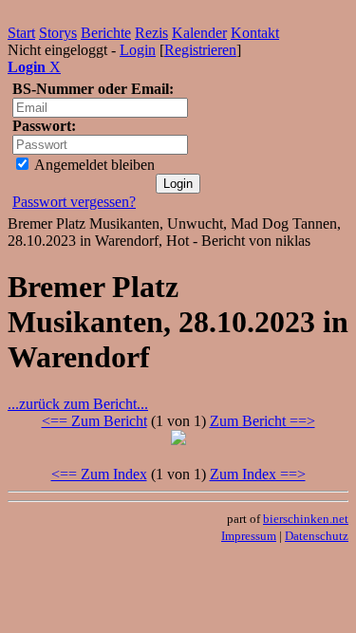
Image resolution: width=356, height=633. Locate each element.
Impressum (248, 536)
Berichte (106, 33)
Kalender (199, 33)
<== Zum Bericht (94, 421)
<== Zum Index (99, 474)
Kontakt (255, 33)
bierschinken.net (305, 519)
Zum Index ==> (258, 474)
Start (21, 33)
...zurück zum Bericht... (78, 404)
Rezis (151, 33)
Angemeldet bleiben (93, 165)
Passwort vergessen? (74, 202)
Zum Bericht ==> (262, 421)
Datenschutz (316, 536)
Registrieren (200, 50)
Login (138, 50)
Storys (58, 33)
